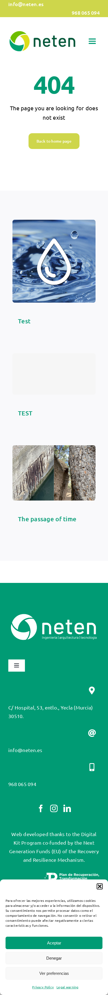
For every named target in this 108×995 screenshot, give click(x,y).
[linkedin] (67, 808)
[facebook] (41, 808)
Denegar (54, 958)
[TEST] (54, 374)
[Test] (54, 224)
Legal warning (67, 987)
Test (24, 321)
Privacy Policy (43, 987)
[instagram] (54, 808)
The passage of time (47, 519)
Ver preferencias (54, 973)
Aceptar (54, 943)
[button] (99, 886)
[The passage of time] (54, 449)
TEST (25, 413)
